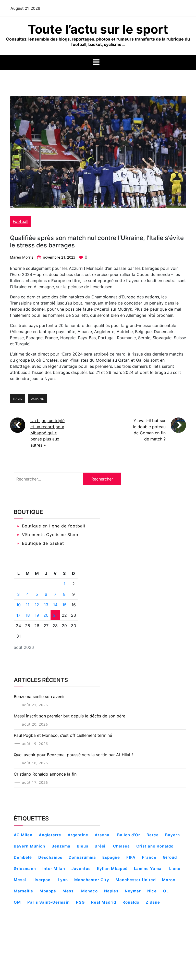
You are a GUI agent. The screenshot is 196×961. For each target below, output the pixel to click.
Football (20, 221)
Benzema (61, 846)
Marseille (23, 891)
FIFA (131, 857)
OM (17, 902)
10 (18, 604)
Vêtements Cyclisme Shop (50, 534)
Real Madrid (103, 902)
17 (18, 615)
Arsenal (103, 834)
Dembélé (23, 857)
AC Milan (23, 834)
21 (55, 615)
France (149, 857)
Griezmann (25, 868)
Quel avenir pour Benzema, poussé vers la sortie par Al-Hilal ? (73, 754)
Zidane (153, 902)
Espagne (111, 857)
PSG (80, 902)
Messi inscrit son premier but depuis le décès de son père (69, 715)
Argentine (78, 834)
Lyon (63, 879)
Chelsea (121, 846)
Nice (152, 891)
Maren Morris (21, 257)
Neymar (133, 891)
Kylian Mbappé (112, 868)
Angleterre (50, 834)
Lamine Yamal (148, 868)
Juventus (81, 868)
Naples (111, 891)
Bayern (172, 834)
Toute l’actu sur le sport (98, 29)
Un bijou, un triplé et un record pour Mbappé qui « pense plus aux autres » (47, 433)
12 (37, 604)
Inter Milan (53, 868)
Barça (152, 834)
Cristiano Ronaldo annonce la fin (45, 774)
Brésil (101, 846)
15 (64, 604)
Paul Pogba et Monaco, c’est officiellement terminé (63, 735)
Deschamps (50, 857)
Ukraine (37, 398)
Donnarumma (82, 857)
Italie (17, 398)
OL (166, 891)
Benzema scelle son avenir (39, 696)
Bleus (82, 846)
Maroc (168, 879)
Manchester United (136, 879)
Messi (69, 891)
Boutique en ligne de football (53, 525)
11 (27, 604)
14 (55, 604)
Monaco (89, 891)
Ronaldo (130, 902)
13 (46, 604)
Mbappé (48, 891)
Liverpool (42, 879)
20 (45, 615)
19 (37, 615)
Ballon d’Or (128, 834)
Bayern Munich (29, 846)
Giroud (170, 857)
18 (28, 615)
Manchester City (91, 879)
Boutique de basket (43, 543)
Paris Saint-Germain (48, 902)
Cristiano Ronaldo (155, 846)
